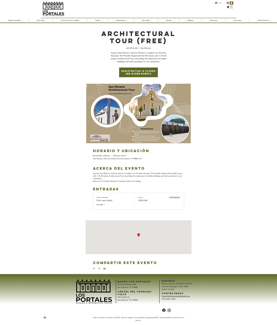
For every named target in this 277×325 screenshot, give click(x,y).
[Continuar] (45, 317)
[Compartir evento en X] (99, 268)
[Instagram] (169, 310)
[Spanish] (231, 3)
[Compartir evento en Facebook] (94, 268)
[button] (231, 7)
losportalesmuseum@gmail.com (176, 296)
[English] (228, 3)
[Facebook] (164, 310)
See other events (138, 73)
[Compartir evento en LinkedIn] (105, 268)
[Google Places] (228, 7)
